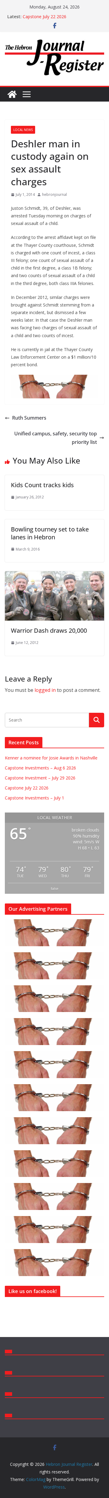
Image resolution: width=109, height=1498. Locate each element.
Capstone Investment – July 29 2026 (40, 778)
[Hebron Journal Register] (12, 94)
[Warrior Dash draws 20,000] (54, 575)
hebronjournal (54, 194)
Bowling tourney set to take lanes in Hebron (50, 533)
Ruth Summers (29, 417)
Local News (23, 130)
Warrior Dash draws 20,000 (49, 630)
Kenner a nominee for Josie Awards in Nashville (51, 758)
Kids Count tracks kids (42, 485)
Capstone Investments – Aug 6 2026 (40, 768)
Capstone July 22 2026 (44, 16)
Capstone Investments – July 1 (34, 798)
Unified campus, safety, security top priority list (55, 438)
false (54, 888)
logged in (45, 690)
